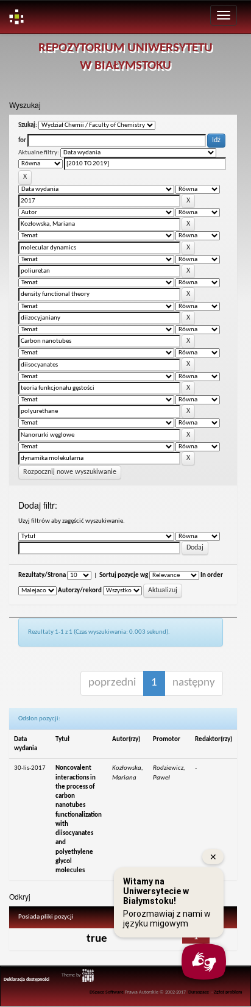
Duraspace (198, 992)
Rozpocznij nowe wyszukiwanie (69, 472)
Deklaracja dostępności (26, 979)
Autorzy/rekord (80, 590)
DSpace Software (107, 992)
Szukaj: (27, 125)
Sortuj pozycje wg (123, 575)
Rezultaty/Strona (42, 575)
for (22, 140)
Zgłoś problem (228, 992)
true (97, 939)
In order (211, 575)
